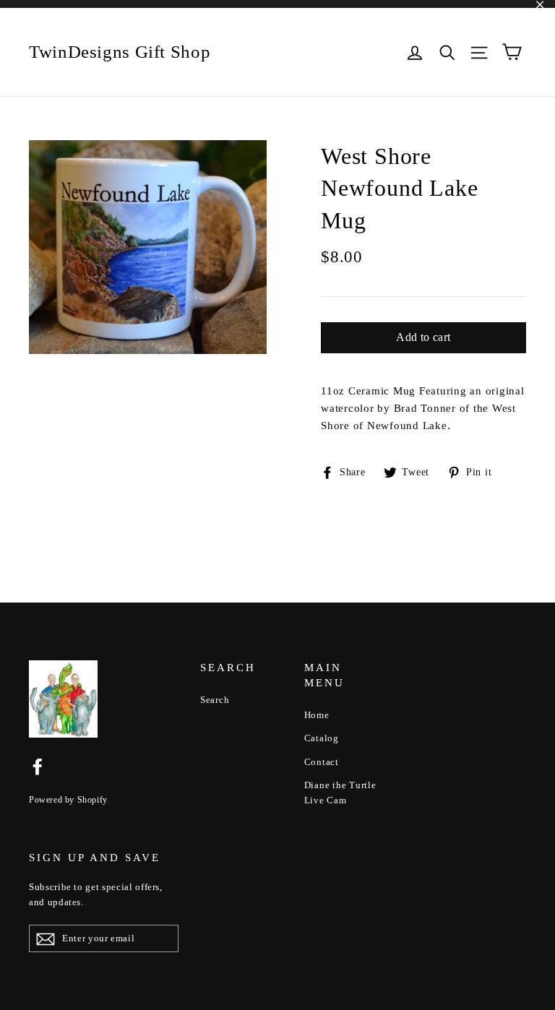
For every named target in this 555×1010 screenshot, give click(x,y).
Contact (321, 761)
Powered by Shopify (68, 800)
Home (317, 714)
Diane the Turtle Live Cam (340, 793)
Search (215, 699)
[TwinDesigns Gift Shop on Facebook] (37, 765)
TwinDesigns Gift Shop (119, 51)
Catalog (321, 738)
